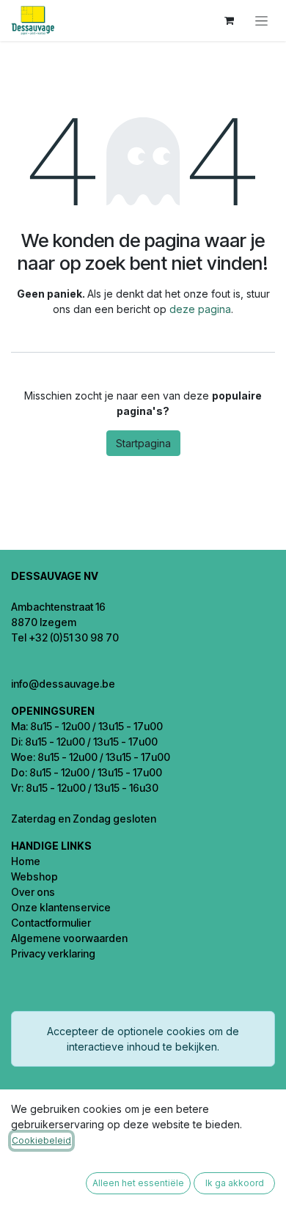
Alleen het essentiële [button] (138, 1182)
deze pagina (200, 309)
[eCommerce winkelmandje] (229, 20)
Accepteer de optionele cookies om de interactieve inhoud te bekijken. (143, 1039)
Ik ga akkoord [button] (234, 1182)
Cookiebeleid (41, 1140)
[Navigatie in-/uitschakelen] (261, 21)
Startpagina (143, 443)
